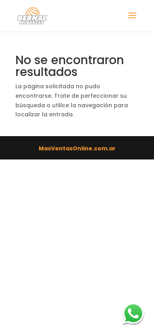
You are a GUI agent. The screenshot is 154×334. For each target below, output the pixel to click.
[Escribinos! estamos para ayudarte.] (133, 313)
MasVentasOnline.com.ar (77, 148)
